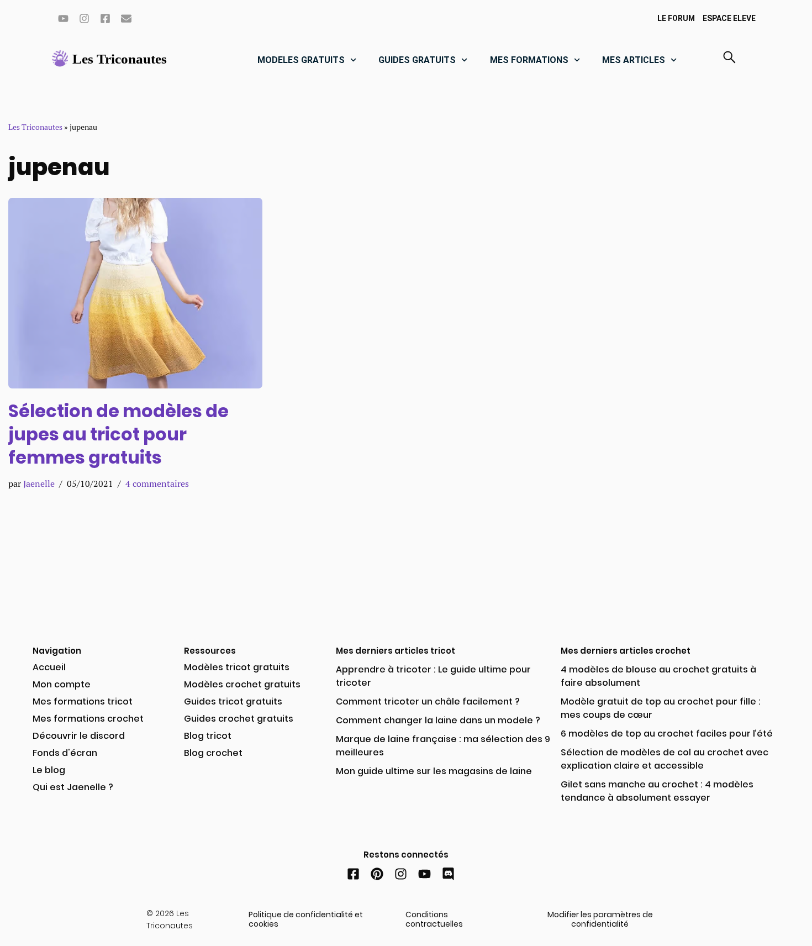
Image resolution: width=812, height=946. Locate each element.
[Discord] (448, 874)
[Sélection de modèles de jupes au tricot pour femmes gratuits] (135, 293)
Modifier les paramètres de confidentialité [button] (600, 919)
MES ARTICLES (633, 60)
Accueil (49, 667)
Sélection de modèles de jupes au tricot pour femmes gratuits (118, 433)
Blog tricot (207, 735)
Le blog (49, 770)
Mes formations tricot (83, 701)
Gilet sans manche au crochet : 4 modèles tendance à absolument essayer (657, 791)
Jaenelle (39, 484)
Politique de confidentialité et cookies (306, 919)
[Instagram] (83, 18)
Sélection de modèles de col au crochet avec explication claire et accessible (664, 759)
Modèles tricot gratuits (236, 667)
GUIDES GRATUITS (417, 60)
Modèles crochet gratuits (242, 684)
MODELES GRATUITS (301, 60)
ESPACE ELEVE (729, 18)
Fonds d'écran (65, 753)
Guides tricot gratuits (233, 701)
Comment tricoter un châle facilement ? (428, 701)
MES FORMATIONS (529, 60)
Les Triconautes (35, 127)
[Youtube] (62, 18)
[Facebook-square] (104, 18)
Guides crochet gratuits (238, 718)
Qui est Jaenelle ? (73, 787)
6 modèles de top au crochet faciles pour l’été (667, 733)
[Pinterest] (377, 874)
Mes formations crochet (88, 718)
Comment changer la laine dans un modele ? (438, 720)
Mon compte (62, 684)
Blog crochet (213, 753)
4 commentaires (157, 484)
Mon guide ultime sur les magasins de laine (434, 771)
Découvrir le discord (79, 735)
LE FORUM (676, 18)
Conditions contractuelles (434, 919)
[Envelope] (125, 18)
